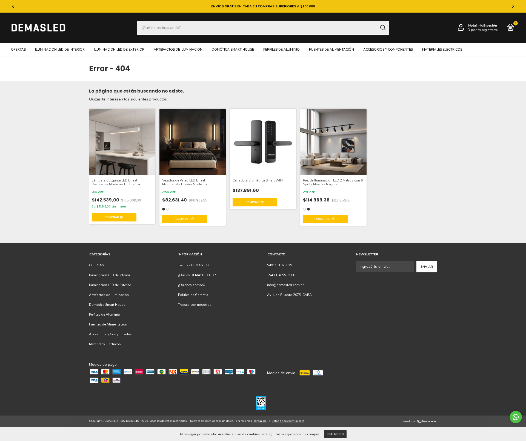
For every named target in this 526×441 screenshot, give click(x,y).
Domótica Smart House (233, 49)
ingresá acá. (260, 421)
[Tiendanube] (420, 421)
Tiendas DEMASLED (193, 265)
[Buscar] (382, 28)
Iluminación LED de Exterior (119, 49)
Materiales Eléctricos (442, 49)
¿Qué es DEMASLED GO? (197, 275)
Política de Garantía (193, 295)
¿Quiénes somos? (191, 285)
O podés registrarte (482, 30)
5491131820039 (279, 265)
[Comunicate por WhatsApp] (516, 417)
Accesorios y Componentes (388, 49)
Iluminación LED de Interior (60, 49)
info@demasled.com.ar (285, 285)
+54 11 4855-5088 (281, 275)
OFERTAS (18, 49)
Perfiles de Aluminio (281, 49)
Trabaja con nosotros (194, 304)
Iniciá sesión (487, 25)
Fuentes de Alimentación (331, 49)
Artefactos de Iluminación (178, 49)
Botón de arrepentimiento (288, 421)
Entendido (335, 434)
